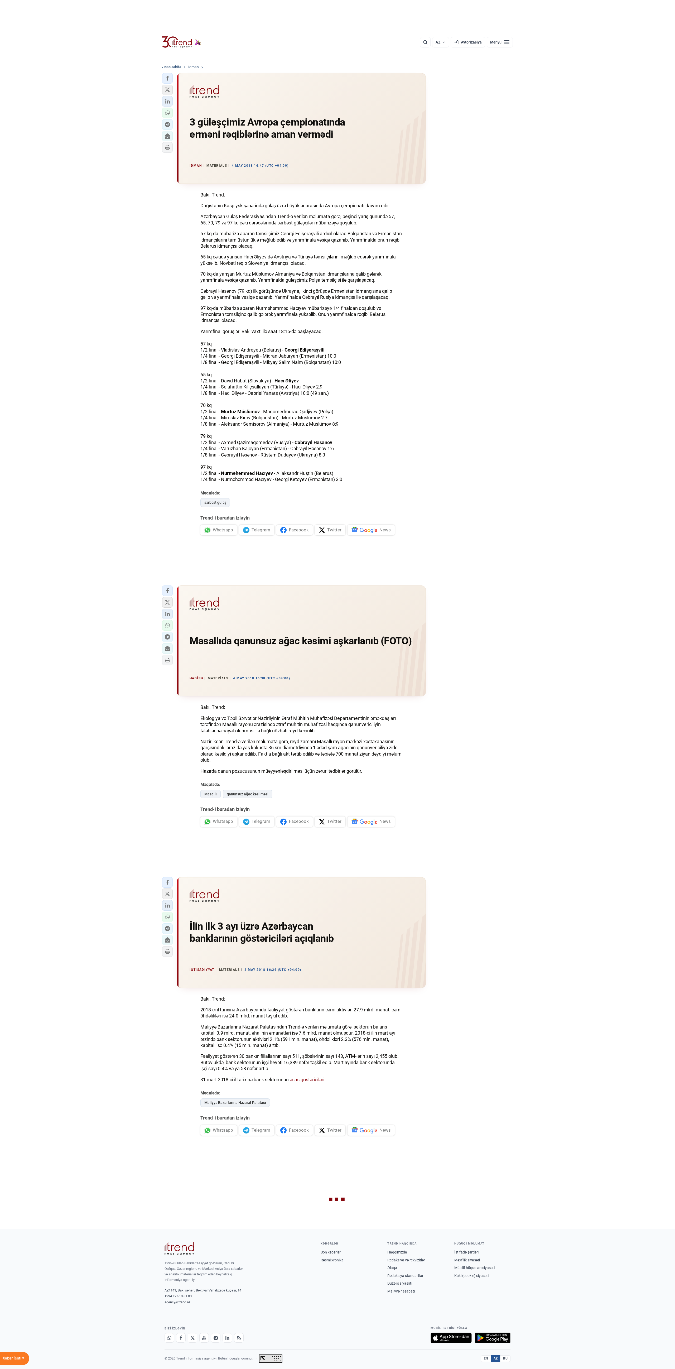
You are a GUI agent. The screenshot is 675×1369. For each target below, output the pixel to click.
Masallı (210, 794)
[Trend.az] (181, 42)
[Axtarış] (425, 42)
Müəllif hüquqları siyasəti (474, 1268)
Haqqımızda (397, 1252)
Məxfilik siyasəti (467, 1260)
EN (486, 1358)
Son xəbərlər (331, 1252)
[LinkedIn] (227, 1338)
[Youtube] (204, 1338)
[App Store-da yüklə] (451, 1338)
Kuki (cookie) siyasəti (471, 1276)
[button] (167, 78)
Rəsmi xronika (332, 1260)
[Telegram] (215, 1338)
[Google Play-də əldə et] (492, 1338)
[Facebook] (181, 1338)
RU (505, 1358)
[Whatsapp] (169, 1338)
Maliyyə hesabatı (401, 1291)
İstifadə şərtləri (466, 1252)
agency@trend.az (177, 1302)
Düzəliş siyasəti (399, 1283)
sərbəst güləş (215, 502)
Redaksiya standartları (405, 1276)
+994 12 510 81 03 (178, 1296)
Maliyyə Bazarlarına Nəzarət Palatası (235, 1103)
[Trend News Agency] (179, 1248)
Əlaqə (392, 1268)
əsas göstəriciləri (307, 1079)
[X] (192, 1338)
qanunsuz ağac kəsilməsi (247, 794)
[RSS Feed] (239, 1338)
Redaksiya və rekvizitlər (406, 1260)
